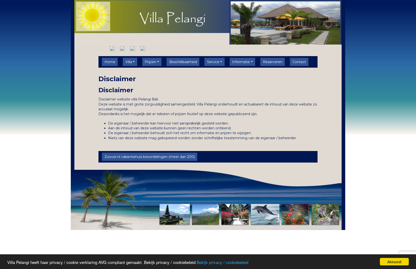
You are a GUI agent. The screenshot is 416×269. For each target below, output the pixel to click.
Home (109, 62)
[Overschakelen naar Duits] (132, 48)
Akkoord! (394, 261)
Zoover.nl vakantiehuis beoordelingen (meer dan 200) (149, 157)
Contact (299, 62)
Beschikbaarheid (183, 62)
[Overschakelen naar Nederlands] (112, 48)
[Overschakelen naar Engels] (122, 48)
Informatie (241, 62)
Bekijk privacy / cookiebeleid (222, 262)
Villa (128, 62)
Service (213, 62)
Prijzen (150, 62)
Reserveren (272, 62)
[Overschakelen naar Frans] (142, 48)
